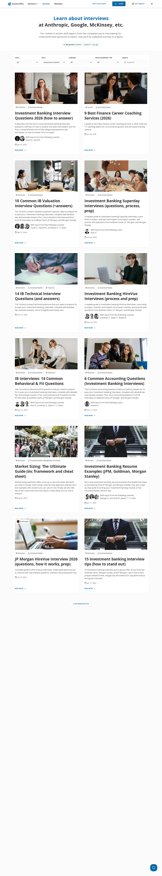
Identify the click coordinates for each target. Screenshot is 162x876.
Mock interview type (103, 58)
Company (72, 58)
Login (120, 4)
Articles (46, 3)
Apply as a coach (99, 4)
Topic (17, 58)
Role (43, 58)
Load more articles (81, 604)
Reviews (58, 3)
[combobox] (27, 62)
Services (32, 3)
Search (125, 58)
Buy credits (139, 4)
